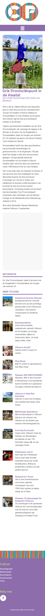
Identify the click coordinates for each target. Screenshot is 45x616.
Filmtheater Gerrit (24, 452)
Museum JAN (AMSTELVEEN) (28, 375)
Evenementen (6, 578)
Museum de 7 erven (24, 476)
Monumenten (5, 572)
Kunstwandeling (22, 322)
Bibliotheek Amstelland (26, 411)
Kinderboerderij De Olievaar (28, 298)
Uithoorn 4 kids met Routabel (25, 394)
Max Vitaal (20, 361)
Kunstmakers (6, 575)
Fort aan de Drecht (24, 430)
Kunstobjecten (6, 569)
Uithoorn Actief (22, 347)
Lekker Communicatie (26, 610)
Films (2, 581)
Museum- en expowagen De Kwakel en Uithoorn (28, 499)
